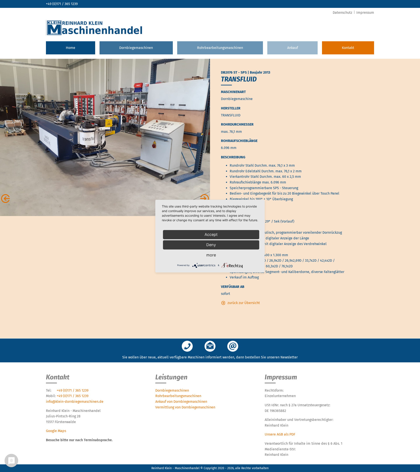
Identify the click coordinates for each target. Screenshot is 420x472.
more (211, 255)
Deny (211, 244)
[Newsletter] (210, 346)
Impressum (365, 12)
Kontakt (348, 48)
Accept (211, 234)
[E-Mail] (232, 346)
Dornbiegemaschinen (136, 48)
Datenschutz (343, 12)
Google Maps (56, 431)
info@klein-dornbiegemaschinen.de (74, 401)
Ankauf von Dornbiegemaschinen (181, 401)
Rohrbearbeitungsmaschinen (220, 48)
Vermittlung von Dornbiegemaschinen (185, 407)
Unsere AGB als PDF (280, 434)
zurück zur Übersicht (244, 303)
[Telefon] (187, 346)
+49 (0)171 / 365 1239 (62, 4)
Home (70, 48)
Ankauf (292, 48)
